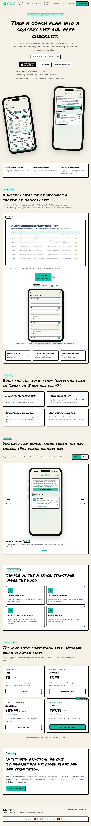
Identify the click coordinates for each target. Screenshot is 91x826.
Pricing (56, 3)
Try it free (24, 691)
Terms (64, 3)
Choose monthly (67, 691)
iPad (84, 457)
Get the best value (67, 727)
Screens (39, 3)
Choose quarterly (23, 727)
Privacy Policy (83, 810)
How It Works (46, 3)
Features (30, 3)
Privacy (71, 3)
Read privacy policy (62, 64)
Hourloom (64, 819)
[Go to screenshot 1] (44, 550)
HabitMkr (52, 819)
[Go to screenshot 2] (46, 550)
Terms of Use (72, 810)
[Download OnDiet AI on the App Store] (27, 64)
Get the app (82, 3)
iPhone (76, 457)
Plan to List (20, 3)
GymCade (40, 819)
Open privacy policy (16, 788)
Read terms (45, 64)
